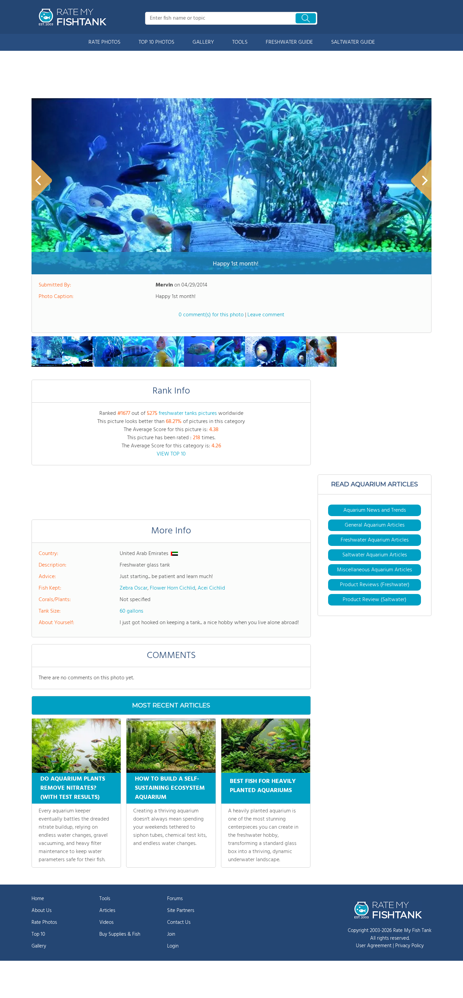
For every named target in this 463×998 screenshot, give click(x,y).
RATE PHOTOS (104, 42)
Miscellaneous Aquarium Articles (374, 570)
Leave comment (265, 315)
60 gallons (131, 611)
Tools (104, 899)
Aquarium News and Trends (374, 510)
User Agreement (373, 946)
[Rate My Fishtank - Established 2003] (73, 17)
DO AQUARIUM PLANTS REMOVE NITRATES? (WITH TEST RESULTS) (72, 788)
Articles (107, 911)
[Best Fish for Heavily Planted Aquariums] (265, 746)
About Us (42, 911)
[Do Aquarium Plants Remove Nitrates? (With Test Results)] (76, 746)
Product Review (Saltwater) (374, 599)
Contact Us (178, 922)
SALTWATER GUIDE (353, 42)
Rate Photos (44, 922)
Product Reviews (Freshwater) (374, 584)
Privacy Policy (409, 946)
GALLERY (203, 42)
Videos (106, 922)
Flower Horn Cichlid (172, 588)
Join (171, 934)
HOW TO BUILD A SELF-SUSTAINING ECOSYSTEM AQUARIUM (170, 788)
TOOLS (239, 42)
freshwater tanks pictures (188, 413)
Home (38, 899)
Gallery (39, 946)
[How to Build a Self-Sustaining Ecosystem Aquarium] (170, 746)
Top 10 (38, 934)
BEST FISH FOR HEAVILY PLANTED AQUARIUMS (263, 786)
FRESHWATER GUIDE (289, 42)
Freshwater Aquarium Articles (375, 540)
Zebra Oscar (133, 588)
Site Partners (180, 911)
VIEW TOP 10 (171, 454)
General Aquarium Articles (375, 525)
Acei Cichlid (211, 588)
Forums (175, 899)
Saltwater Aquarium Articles (374, 555)
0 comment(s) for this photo (211, 315)
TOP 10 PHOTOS (156, 42)
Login (173, 946)
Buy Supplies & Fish (119, 934)
